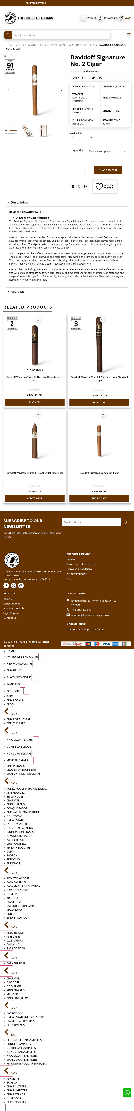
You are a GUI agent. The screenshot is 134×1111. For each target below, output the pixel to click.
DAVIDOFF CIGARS (86, 44)
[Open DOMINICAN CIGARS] (34, 746)
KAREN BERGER (16, 840)
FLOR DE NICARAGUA (20, 828)
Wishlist (91, 17)
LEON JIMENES (16, 1025)
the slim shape (89, 256)
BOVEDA (12, 1082)
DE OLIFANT (14, 986)
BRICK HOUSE (15, 796)
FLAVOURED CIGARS (19, 677)
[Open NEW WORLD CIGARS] (35, 663)
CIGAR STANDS (16, 1094)
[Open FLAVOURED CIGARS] (34, 677)
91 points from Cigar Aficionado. (67, 221)
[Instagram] (86, 186)
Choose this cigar (26, 276)
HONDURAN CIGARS (19, 753)
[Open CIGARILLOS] (24, 670)
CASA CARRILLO (16, 882)
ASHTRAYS (13, 1078)
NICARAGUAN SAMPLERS (22, 1056)
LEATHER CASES (16, 1102)
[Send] (125, 522)
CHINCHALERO (16, 804)
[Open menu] (128, 34)
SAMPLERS (13, 684)
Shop (19, 44)
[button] (5, 56)
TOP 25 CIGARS (16, 723)
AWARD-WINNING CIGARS (22, 656)
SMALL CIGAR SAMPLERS (22, 1059)
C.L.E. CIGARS (15, 940)
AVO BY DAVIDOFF (18, 878)
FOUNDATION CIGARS (20, 832)
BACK (11, 714)
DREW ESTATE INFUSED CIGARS (26, 1017)
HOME (11, 651)
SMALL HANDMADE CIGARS (24, 773)
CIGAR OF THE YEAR (19, 719)
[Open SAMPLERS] (22, 684)
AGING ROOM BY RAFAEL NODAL (27, 789)
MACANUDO (14, 910)
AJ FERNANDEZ (16, 792)
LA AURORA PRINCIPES (21, 1021)
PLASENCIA (13, 863)
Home (9, 44)
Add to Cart (109, 170)
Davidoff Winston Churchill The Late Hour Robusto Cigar (34, 379)
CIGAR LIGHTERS (17, 1090)
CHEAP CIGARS (16, 766)
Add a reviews (91, 71)
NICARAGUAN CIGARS (20, 740)
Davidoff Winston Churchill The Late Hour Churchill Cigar (99, 379)
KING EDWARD (16, 990)
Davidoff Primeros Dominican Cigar (99, 472)
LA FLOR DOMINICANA (20, 906)
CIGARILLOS (14, 670)
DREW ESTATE (15, 820)
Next (62, 90)
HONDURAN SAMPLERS (21, 1052)
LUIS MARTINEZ (16, 843)
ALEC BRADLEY (16, 932)
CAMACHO (13, 944)
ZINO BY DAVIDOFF (18, 917)
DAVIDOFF (13, 982)
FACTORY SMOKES (18, 824)
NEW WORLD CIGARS (36, 44)
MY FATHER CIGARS (18, 847)
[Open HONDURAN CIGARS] (34, 753)
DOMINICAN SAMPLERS (21, 1048)
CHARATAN (13, 800)
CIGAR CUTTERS (16, 1086)
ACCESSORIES (15, 691)
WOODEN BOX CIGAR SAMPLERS (27, 1063)
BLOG (10, 704)
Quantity (78, 150)
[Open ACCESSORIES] (26, 691)
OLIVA (10, 851)
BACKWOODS (15, 1013)
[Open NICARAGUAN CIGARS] (36, 739)
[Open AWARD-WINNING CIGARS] (41, 656)
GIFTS (10, 696)
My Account (110, 17)
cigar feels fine (34, 247)
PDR (9, 913)
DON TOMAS (14, 816)
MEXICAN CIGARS (17, 760)
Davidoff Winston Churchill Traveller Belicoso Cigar (35, 472)
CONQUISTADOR (17, 808)
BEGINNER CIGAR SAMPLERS (24, 1040)
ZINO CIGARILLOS (18, 998)
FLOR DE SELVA (16, 948)
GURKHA (12, 894)
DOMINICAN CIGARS (62, 44)
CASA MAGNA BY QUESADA (23, 886)
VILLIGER (12, 994)
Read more (35, 402)
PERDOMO (13, 859)
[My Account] (100, 18)
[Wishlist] (83, 18)
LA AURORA (14, 902)
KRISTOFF (12, 898)
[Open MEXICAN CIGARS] (31, 760)
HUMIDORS (14, 1098)
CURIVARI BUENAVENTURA (23, 812)
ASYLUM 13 (14, 936)
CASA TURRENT (16, 963)
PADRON (12, 855)
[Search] (8, 35)
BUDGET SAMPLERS (19, 1044)
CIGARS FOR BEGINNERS (21, 770)
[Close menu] (3, 1107)
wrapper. (63, 237)
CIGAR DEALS (15, 700)
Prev (8, 90)
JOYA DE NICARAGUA (19, 836)
